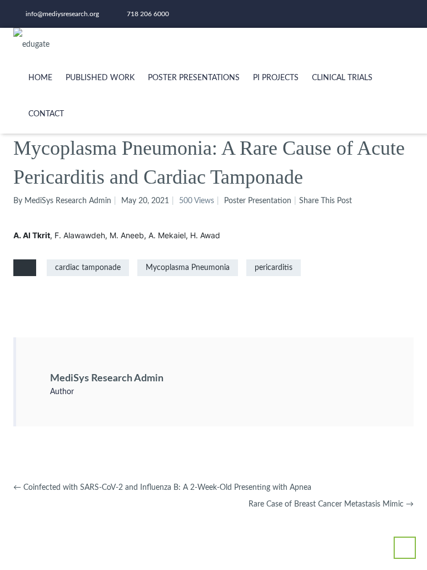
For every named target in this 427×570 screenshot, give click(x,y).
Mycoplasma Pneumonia (188, 268)
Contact (46, 114)
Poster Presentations (194, 78)
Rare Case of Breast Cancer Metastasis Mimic (331, 504)
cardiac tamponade (88, 268)
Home (40, 78)
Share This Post (325, 201)
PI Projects (276, 78)
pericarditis (273, 268)
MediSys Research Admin (106, 379)
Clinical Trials (342, 78)
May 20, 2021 (145, 201)
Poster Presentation (257, 201)
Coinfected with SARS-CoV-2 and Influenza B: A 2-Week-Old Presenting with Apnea (162, 488)
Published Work (100, 78)
